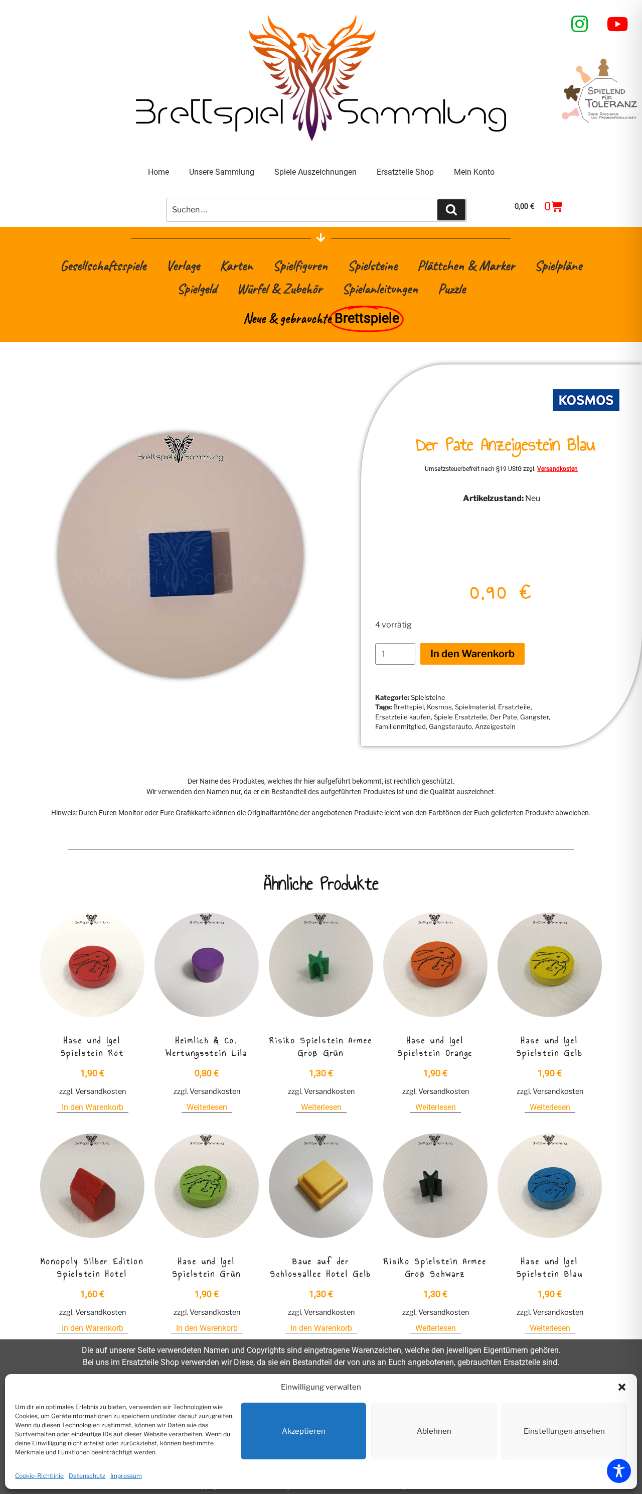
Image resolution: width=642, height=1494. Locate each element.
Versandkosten (557, 468)
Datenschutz (87, 1475)
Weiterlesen (207, 1107)
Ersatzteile (514, 707)
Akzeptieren (304, 1431)
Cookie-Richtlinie (39, 1475)
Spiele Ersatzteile (460, 717)
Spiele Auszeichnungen (315, 172)
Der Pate (503, 717)
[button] (622, 1387)
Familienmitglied (400, 726)
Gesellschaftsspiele (103, 265)
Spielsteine (372, 265)
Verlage (183, 265)
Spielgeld (197, 288)
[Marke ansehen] (586, 418)
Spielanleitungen (380, 288)
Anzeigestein (495, 726)
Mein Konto (474, 172)
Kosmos (439, 707)
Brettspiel (408, 707)
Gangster (534, 717)
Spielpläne (558, 265)
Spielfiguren (300, 265)
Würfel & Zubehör (279, 288)
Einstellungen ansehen (564, 1431)
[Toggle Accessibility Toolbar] (619, 1471)
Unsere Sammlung (221, 172)
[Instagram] (580, 24)
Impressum (126, 1475)
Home (158, 172)
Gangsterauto (450, 726)
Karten (236, 265)
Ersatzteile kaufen (403, 717)
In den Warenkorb (472, 654)
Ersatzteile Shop (405, 172)
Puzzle (451, 288)
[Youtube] (618, 24)
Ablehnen (434, 1431)
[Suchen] (451, 209)
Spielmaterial (475, 707)
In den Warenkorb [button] (92, 1107)
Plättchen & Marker (466, 265)
